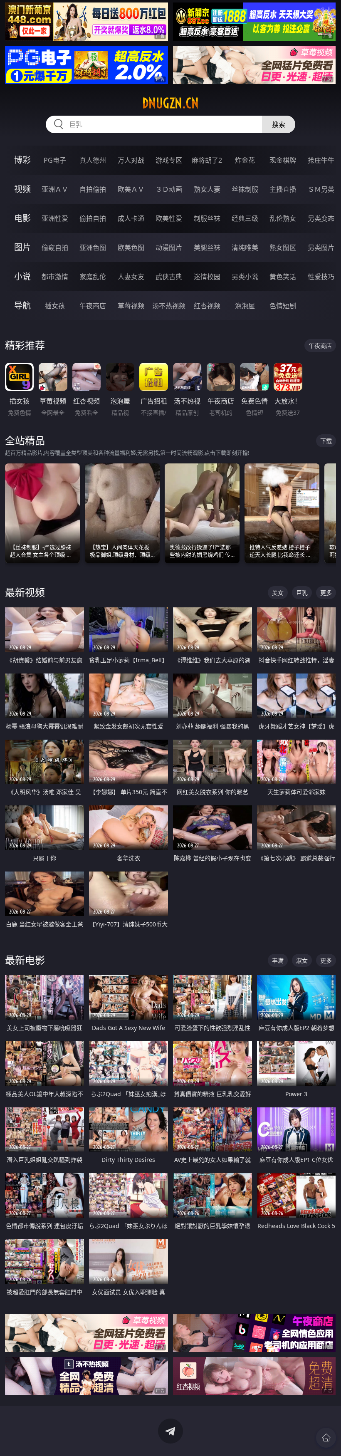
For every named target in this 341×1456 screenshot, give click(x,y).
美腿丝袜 (207, 247)
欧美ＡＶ (131, 189)
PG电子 (55, 160)
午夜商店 (92, 305)
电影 (22, 218)
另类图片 (321, 247)
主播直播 (282, 189)
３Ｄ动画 (169, 189)
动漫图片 (169, 247)
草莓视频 (131, 305)
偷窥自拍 (55, 247)
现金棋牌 (282, 160)
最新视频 (25, 592)
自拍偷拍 (92, 189)
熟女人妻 (207, 189)
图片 (22, 247)
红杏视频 (207, 305)
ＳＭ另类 (321, 189)
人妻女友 (131, 276)
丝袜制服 (245, 189)
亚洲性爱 (55, 218)
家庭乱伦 (92, 276)
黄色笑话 (282, 276)
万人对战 (131, 160)
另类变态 (321, 218)
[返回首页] (326, 1438)
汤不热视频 (168, 305)
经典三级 (245, 218)
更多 (326, 593)
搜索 (278, 124)
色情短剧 (282, 305)
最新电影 (25, 960)
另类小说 (245, 276)
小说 (22, 276)
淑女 (302, 960)
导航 (22, 305)
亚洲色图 (92, 247)
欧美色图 (131, 247)
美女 (278, 593)
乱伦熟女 (282, 218)
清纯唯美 (245, 247)
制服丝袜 (207, 218)
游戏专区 (169, 160)
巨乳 (302, 593)
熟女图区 (282, 247)
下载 (326, 441)
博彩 (22, 160)
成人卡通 (131, 218)
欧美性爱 (169, 218)
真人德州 (92, 160)
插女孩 (55, 305)
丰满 (278, 960)
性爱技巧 (321, 276)
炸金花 (245, 160)
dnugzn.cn (170, 103)
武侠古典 (169, 276)
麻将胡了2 (207, 160)
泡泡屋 (245, 305)
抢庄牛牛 (321, 160)
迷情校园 (207, 276)
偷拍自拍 (92, 218)
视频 (22, 189)
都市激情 (55, 276)
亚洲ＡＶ (55, 189)
